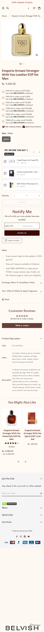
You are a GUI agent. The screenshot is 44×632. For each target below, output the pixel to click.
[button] (11, 443)
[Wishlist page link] (34, 8)
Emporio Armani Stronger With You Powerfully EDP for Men (11, 435)
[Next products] (39, 152)
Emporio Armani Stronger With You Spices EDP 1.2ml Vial (32, 435)
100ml (6, 139)
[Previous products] (34, 152)
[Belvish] (22, 8)
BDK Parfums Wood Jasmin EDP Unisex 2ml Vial (28, 183)
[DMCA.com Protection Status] (22, 503)
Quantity (5, 195)
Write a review (22, 325)
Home (4, 16)
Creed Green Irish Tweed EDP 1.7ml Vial (28, 160)
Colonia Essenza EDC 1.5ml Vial (28, 172)
